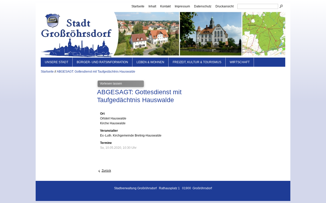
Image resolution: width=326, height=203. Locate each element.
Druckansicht (224, 6)
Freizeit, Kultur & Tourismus (197, 62)
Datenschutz (202, 6)
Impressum (182, 6)
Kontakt (165, 6)
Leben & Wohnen (150, 62)
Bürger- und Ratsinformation (102, 62)
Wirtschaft (240, 62)
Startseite (137, 6)
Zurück (106, 170)
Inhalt (152, 6)
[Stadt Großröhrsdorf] (163, 33)
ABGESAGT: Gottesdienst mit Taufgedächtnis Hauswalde (96, 71)
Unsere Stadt (56, 62)
